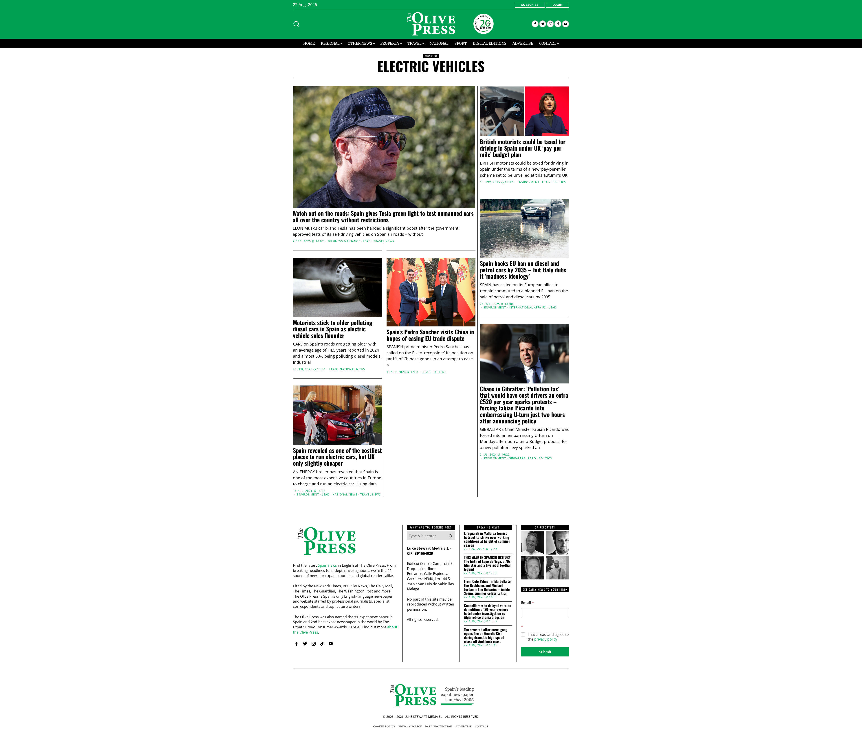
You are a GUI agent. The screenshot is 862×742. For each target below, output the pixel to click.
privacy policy (545, 639)
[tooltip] (535, 23)
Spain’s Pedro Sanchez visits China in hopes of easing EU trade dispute (430, 335)
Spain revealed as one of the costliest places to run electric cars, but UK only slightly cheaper (337, 457)
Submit (545, 651)
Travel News (384, 241)
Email (527, 603)
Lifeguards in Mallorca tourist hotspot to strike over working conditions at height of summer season (487, 539)
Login (557, 4)
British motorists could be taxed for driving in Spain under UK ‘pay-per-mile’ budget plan (522, 148)
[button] (450, 535)
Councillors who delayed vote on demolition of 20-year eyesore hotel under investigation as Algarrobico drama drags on (487, 611)
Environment (528, 182)
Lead (367, 241)
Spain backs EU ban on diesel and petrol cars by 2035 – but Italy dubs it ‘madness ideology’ (523, 270)
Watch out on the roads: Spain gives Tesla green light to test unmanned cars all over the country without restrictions (383, 216)
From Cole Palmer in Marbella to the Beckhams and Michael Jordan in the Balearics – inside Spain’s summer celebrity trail (487, 587)
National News (352, 369)
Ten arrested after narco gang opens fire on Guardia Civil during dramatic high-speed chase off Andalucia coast (485, 635)
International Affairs (527, 307)
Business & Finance (344, 241)
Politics (559, 182)
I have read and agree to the (548, 637)
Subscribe (529, 4)
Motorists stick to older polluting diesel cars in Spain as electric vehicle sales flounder (332, 329)
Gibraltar (517, 458)
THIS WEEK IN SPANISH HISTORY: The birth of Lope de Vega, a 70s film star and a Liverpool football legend (487, 563)
